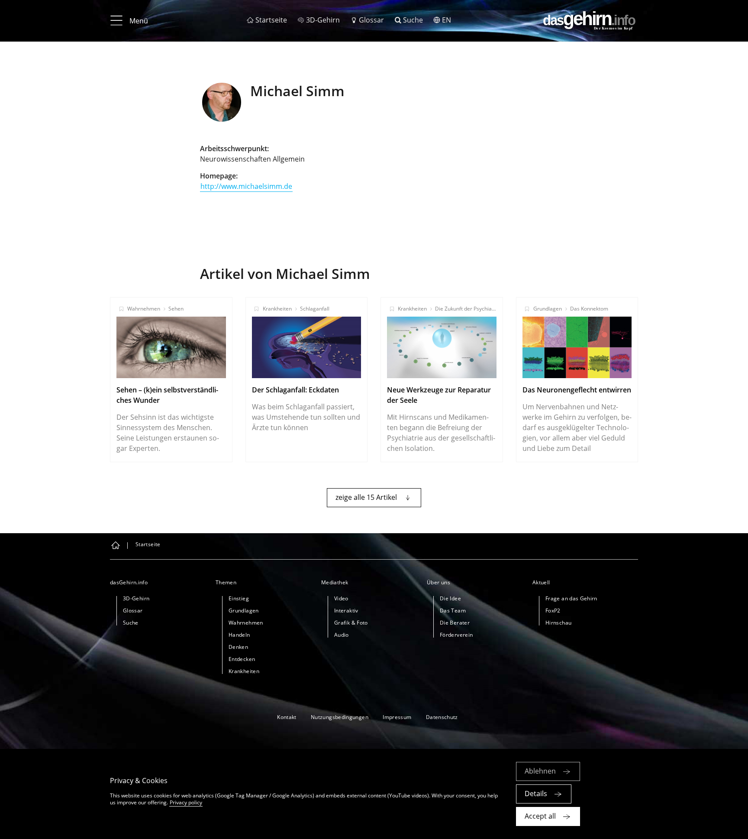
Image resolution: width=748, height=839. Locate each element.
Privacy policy (186, 802)
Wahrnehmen (143, 308)
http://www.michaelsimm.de (246, 186)
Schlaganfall (314, 308)
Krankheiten (277, 308)
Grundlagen (547, 308)
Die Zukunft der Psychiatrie (467, 308)
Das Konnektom (589, 308)
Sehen (176, 308)
